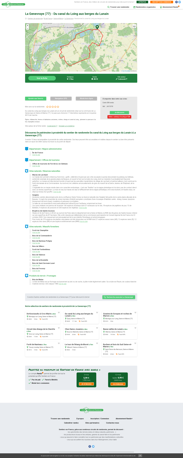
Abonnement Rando (170, 7)
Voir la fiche (42, 78)
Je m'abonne (86, 384)
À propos (142, 2)
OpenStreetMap (126, 71)
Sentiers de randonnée (35, 18)
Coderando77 (122, 79)
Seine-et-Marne (58, 18)
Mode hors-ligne (86, 98)
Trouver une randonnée (119, 7)
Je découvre (119, 113)
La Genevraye (68, 18)
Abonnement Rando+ (124, 419)
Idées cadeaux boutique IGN (119, 117)
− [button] (27, 28)
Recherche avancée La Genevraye (120, 297)
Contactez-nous (112, 423)
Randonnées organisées (146, 7)
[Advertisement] (81, 89)
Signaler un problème (66, 126)
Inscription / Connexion (100, 419)
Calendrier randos (71, 423)
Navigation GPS (61, 98)
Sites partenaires (92, 423)
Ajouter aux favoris (35, 98)
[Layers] (134, 26)
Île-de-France (48, 18)
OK (140, 456)
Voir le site (36, 155)
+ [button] (27, 25)
